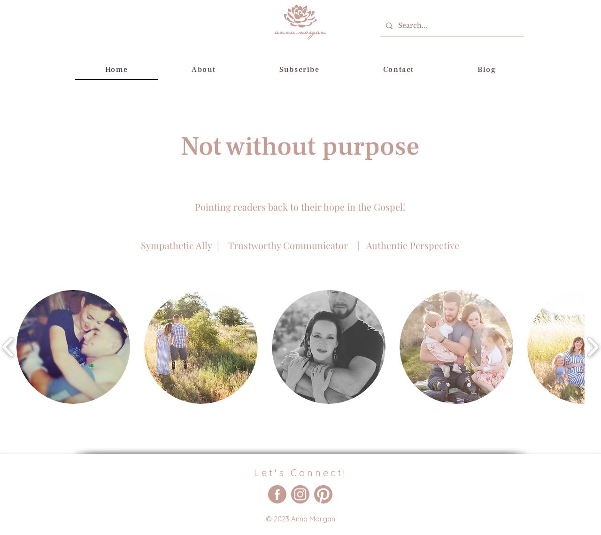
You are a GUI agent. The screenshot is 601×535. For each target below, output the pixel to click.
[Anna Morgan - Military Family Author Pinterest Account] (323, 494)
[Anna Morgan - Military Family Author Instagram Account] (300, 494)
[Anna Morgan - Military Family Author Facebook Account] (277, 494)
